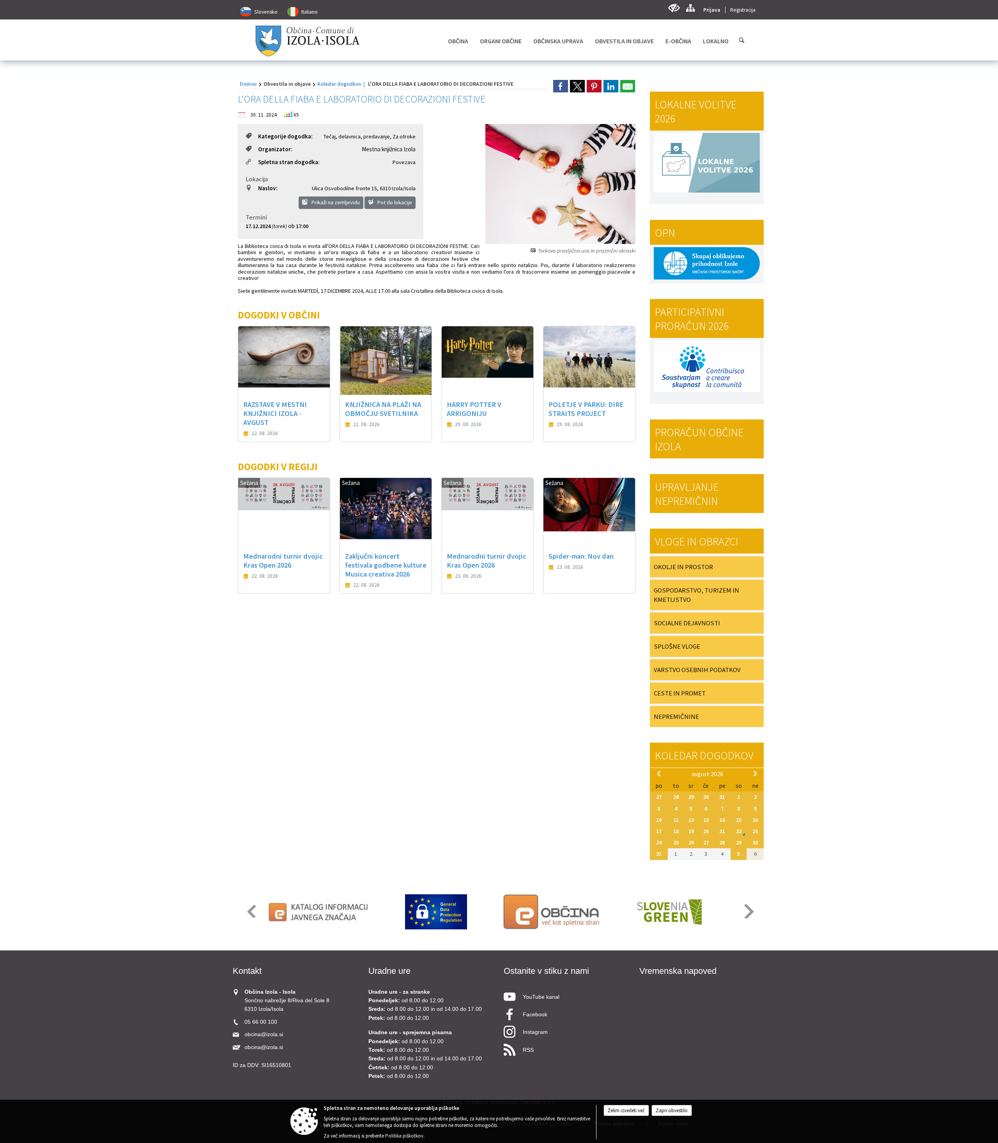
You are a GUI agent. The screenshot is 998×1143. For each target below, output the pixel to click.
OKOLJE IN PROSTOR (683, 567)
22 (738, 831)
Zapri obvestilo (672, 1110)
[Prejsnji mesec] (659, 773)
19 (691, 831)
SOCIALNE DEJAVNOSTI (687, 623)
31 (722, 796)
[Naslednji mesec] (755, 773)
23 (755, 831)
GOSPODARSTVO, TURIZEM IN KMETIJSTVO (696, 595)
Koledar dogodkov (339, 83)
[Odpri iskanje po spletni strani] (742, 40)
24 (659, 842)
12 (691, 819)
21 (722, 831)
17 (659, 831)
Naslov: (268, 188)
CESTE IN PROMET (680, 693)
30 (706, 796)
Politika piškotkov (404, 1135)
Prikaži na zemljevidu (335, 202)
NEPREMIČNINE (676, 716)
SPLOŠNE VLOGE (677, 646)
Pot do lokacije (394, 202)
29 (691, 796)
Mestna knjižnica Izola (389, 149)
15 (738, 819)
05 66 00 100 (260, 1022)
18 (676, 831)
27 (659, 796)
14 (722, 819)
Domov (248, 83)
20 (706, 831)
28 (676, 796)
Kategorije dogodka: (285, 136)
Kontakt (247, 971)
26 (691, 842)
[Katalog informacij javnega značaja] (319, 911)
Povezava (404, 162)
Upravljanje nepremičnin (686, 494)
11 (676, 819)
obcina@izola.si (263, 1034)
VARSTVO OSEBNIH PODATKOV (697, 669)
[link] (560, 86)
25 (676, 842)
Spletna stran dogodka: (289, 162)
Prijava (711, 10)
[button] (251, 911)
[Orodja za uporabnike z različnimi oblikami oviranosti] (674, 8)
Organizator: (275, 149)
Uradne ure (389, 971)
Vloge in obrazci (696, 541)
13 (706, 819)
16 (755, 819)
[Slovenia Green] (669, 911)
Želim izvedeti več (626, 1110)
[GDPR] (436, 911)
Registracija (743, 10)
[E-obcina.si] (552, 911)
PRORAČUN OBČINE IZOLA (699, 439)
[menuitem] (458, 41)
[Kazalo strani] (690, 8)
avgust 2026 (707, 774)
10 (659, 819)
